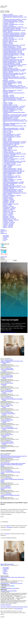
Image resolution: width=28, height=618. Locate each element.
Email (2, 516)
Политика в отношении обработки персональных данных (14, 606)
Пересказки (7, 486)
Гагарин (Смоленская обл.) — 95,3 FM (12, 47)
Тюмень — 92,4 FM (7, 178)
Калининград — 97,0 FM (9, 75)
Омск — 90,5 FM (7, 130)
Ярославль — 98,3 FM (8, 196)
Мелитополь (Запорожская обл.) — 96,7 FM (13, 107)
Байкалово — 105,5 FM (8, 201)
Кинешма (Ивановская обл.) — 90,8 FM (12, 82)
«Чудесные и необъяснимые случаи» (9, 428)
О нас (4, 240)
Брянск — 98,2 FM (7, 31)
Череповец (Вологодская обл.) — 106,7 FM (13, 189)
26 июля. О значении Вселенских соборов (10, 471)
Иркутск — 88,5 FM (8, 71)
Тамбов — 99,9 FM (7, 166)
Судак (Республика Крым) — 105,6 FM (12, 162)
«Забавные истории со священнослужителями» (11, 398)
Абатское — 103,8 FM (8, 199)
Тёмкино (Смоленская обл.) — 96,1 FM (12, 168)
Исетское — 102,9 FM (8, 213)
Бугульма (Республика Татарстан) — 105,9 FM (14, 32)
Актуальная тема (9, 470)
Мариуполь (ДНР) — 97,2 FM (10, 105)
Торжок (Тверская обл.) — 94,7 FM (11, 175)
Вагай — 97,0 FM (7, 205)
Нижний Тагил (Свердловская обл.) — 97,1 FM (14, 119)
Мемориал (5, 573)
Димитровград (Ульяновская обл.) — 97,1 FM (13, 54)
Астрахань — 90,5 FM (8, 23)
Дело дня (3, 229)
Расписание (6, 236)
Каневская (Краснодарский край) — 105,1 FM (14, 76)
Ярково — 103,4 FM (8, 227)
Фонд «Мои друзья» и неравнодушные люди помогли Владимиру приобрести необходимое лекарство (13, 464)
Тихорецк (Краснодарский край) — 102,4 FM (13, 171)
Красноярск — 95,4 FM (8, 96)
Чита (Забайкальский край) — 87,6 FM (12, 190)
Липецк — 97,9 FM (7, 102)
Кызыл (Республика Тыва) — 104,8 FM (12, 98)
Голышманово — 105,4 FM (9, 207)
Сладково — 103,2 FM (8, 223)
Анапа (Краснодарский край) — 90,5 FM (12, 20)
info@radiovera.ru (4, 583)
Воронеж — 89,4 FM (8, 43)
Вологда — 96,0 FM (7, 42)
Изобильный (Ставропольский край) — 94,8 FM (14, 69)
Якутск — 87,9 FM (7, 194)
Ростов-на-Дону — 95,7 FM (9, 145)
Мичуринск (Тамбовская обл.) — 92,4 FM (13, 109)
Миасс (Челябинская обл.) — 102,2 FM (12, 108)
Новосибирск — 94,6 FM (9, 124)
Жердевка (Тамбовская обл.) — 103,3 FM (12, 62)
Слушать (3, 359)
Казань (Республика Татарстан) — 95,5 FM (13, 74)
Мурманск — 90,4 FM (8, 111)
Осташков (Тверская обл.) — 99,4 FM (12, 136)
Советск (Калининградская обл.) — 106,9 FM (13, 158)
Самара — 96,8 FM (7, 149)
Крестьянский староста (6, 487)
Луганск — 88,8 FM (8, 103)
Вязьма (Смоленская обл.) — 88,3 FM (12, 46)
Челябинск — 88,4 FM (8, 188)
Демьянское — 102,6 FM (9, 208)
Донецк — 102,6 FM (8, 56)
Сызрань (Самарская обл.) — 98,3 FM (12, 164)
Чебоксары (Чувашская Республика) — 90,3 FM (14, 186)
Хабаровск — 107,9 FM (8, 184)
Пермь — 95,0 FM (7, 139)
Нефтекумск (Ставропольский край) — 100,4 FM (14, 116)
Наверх (2, 564)
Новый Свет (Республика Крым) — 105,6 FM (13, 129)
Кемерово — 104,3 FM (8, 80)
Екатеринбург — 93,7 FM (9, 58)
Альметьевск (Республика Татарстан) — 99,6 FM (14, 19)
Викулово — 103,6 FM (8, 206)
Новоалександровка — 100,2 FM (10, 219)
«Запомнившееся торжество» (7, 442)
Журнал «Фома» (4, 577)
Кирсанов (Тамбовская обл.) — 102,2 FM (12, 85)
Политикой (9, 527)
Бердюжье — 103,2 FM (8, 202)
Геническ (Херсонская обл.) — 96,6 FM (12, 51)
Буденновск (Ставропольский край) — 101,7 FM (14, 34)
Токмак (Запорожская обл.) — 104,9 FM (12, 172)
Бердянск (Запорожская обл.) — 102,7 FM (13, 26)
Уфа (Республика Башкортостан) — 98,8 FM (13, 182)
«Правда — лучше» (5, 406)
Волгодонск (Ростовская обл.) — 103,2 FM (13, 38)
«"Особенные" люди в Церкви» (8, 413)
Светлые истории (9, 359)
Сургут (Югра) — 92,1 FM (9, 163)
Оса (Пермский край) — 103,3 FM (11, 135)
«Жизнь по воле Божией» (6, 391)
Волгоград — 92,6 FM (8, 40)
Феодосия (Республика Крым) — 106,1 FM (13, 183)
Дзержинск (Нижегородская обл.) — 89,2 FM (13, 53)
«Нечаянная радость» (5, 420)
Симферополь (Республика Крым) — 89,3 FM (13, 156)
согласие (7, 533)
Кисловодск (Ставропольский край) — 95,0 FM (14, 86)
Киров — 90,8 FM (7, 84)
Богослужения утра (5, 454)
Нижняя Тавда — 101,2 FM (9, 218)
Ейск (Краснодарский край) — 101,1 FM (12, 57)
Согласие (7, 525)
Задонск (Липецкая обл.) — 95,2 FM (11, 63)
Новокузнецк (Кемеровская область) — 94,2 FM (14, 123)
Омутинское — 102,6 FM (9, 222)
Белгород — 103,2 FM (8, 25)
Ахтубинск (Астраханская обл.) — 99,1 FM (13, 24)
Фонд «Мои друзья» (13, 577)
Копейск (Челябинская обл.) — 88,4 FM (12, 90)
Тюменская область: (8, 197)
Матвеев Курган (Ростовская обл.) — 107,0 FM (14, 106)
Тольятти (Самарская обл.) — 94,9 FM (12, 173)
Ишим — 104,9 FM (7, 215)
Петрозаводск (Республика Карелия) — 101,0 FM (14, 141)
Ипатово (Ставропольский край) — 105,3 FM (13, 70)
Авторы (5, 238)
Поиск (15, 260)
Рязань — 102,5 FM (7, 147)
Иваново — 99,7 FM (8, 67)
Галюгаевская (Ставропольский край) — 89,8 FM (14, 48)
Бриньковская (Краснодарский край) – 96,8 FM (14, 30)
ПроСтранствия (8, 478)
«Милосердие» (21, 577)
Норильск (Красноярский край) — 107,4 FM (13, 128)
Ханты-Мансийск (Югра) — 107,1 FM (12, 185)
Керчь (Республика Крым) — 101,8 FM (12, 81)
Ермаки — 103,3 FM (8, 210)
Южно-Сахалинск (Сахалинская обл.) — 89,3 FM (14, 193)
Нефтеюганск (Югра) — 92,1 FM (10, 117)
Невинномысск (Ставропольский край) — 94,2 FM (15, 114)
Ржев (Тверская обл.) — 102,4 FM (11, 144)
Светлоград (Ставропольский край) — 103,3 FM (14, 153)
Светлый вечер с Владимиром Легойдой (10, 495)
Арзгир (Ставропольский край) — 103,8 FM (13, 21)
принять (2, 616)
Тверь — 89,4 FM (7, 167)
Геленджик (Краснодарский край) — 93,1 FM (13, 49)
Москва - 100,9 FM (5, 12)
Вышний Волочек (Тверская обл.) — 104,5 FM (14, 45)
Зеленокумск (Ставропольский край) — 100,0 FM (14, 64)
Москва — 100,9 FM (8, 14)
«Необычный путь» (5, 435)
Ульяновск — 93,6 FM (8, 180)
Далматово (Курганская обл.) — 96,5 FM (12, 52)
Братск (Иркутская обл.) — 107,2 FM (11, 29)
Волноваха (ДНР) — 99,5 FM (10, 41)
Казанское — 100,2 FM (8, 216)
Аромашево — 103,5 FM (9, 200)
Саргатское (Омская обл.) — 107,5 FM (12, 152)
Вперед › (4, 447)
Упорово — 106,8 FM (8, 224)
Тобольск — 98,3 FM (8, 221)
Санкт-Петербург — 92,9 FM (10, 150)
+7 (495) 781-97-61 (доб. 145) (15, 583)
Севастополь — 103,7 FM (9, 155)
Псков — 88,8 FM (7, 140)
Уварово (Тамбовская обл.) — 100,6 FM (12, 179)
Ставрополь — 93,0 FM (8, 160)
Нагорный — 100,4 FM (8, 217)
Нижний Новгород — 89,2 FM (10, 118)
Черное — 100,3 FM (8, 226)
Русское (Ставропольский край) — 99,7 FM (13, 146)
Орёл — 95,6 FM (7, 133)
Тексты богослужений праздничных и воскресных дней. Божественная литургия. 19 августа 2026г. (14, 456)
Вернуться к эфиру (5, 10)
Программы (6, 235)
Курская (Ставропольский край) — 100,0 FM (13, 97)
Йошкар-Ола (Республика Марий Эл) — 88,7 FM (14, 73)
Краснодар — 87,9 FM (8, 95)
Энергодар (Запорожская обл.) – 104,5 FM (13, 191)
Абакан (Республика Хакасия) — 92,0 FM (13, 15)
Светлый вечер (8, 493)
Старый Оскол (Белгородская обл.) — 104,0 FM (14, 161)
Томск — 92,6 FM (7, 174)
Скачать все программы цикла (8, 332)
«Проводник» (4, 384)
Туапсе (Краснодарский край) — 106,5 (12, 177)
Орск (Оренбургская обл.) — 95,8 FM (12, 134)
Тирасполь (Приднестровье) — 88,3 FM (12, 169)
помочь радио (4, 230)
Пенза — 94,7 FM (7, 138)
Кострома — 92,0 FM (8, 91)
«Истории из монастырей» (7, 376)
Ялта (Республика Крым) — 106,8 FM (12, 195)
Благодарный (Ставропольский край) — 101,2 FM (15, 27)
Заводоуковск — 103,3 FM (9, 211)
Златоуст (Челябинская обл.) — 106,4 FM (12, 65)
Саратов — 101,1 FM (8, 151)
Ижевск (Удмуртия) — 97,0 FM (10, 68)
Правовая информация (6, 604)
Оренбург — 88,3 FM (8, 131)
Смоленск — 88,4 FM (8, 157)
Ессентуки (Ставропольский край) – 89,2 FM (13, 59)
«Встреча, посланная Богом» (7, 369)
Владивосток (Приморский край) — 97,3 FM (13, 35)
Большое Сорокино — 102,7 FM (10, 204)
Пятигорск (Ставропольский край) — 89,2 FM (14, 142)
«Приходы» (3, 578)
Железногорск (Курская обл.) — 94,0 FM (12, 60)
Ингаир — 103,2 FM (8, 212)
